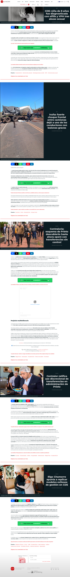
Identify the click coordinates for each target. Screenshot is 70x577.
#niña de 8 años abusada (27, 72)
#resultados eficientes (25, 546)
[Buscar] (68, 2)
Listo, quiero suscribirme (46, 561)
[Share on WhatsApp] (20, 27)
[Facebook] (51, 569)
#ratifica (28, 455)
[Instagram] (56, 569)
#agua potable (42, 546)
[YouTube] (58, 569)
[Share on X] (16, 27)
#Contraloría (46, 356)
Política (56, 226)
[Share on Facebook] (13, 27)
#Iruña (21, 212)
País (57, 8)
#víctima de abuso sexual (53, 72)
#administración (41, 455)
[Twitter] (53, 569)
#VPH (46, 72)
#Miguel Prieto (18, 356)
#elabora (47, 544)
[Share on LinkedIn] (32, 27)
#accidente (17, 212)
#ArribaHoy (21, 342)
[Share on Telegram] (24, 27)
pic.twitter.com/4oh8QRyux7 (43, 349)
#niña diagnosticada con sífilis (38, 72)
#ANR (29, 544)
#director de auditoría (39, 356)
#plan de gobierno (41, 544)
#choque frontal (34, 212)
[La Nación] (5, 1)
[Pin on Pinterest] (28, 27)
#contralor (17, 455)
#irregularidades (34, 455)
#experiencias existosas (15, 546)
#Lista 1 (25, 544)
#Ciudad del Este (18, 72)
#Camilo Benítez (23, 455)
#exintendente (24, 356)
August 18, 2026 (42, 350)
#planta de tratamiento (34, 546)
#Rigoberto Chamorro (19, 544)
